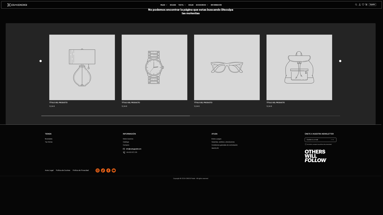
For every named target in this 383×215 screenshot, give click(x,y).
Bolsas (173, 5)
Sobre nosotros (128, 139)
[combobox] (191, 11)
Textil (181, 5)
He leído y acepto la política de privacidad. (319, 144)
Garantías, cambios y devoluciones (223, 142)
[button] (366, 4)
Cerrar (6, 16)
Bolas (191, 5)
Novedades (48, 139)
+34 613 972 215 (131, 152)
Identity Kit (215, 148)
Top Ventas (48, 142)
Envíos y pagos (216, 139)
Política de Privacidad (81, 170)
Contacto (126, 145)
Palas (162, 5)
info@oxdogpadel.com (133, 149)
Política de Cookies (63, 170)
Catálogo (126, 142)
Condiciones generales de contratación (225, 145)
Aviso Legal (49, 170)
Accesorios (201, 5)
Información (216, 5)
